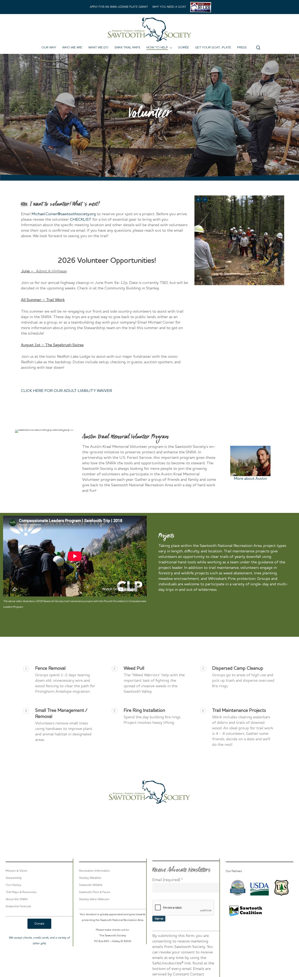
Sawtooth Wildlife (91, 885)
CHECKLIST (80, 220)
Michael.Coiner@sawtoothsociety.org (64, 214)
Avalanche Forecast (18, 906)
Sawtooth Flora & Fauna (94, 892)
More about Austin (250, 479)
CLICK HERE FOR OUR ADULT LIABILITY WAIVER (66, 391)
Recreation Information (94, 870)
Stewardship (14, 878)
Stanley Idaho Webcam (94, 899)
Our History (13, 885)
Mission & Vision (16, 870)
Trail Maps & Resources (21, 892)
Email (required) (167, 880)
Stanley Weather (90, 878)
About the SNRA (17, 899)
